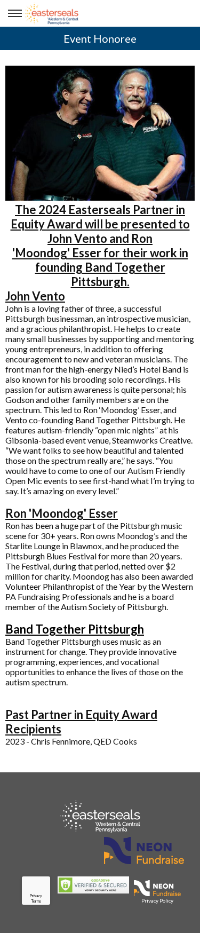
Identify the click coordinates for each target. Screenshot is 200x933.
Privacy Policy (157, 900)
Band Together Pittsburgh (74, 629)
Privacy (35, 896)
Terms (36, 901)
